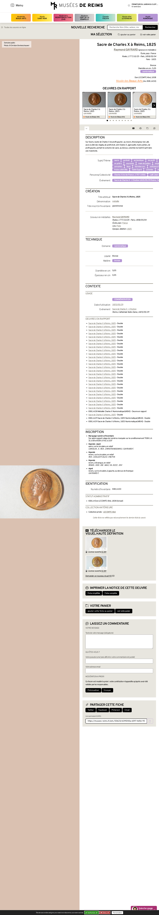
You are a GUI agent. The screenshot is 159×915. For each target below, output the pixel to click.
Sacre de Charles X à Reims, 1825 (92, 110)
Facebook (102, 710)
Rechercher (150, 27)
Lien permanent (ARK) (93, 716)
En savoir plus (136, 7)
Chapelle (105, 18)
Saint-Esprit (137, 170)
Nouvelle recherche (88, 28)
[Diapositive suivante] (154, 105)
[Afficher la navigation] (12, 5)
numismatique (148, 71)
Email (127, 710)
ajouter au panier (128, 34)
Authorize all (92, 913)
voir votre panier (149, 34)
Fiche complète (111, 593)
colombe (149, 170)
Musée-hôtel (127, 18)
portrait (126, 160)
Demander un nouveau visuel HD (98, 576)
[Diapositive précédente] (84, 105)
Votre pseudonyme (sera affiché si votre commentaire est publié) (110, 657)
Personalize (117, 913)
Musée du (84, 18)
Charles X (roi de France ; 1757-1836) (129, 175)
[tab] (107, 120)
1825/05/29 (117, 304)
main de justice (144, 163)
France (125, 223)
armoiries (118, 166)
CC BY (103, 552)
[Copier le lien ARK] (150, 721)
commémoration (122, 299)
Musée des (21, 18)
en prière (118, 163)
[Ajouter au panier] (104, 93)
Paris (119, 226)
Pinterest (116, 710)
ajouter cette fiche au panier (100, 611)
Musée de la (63, 18)
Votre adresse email (92, 667)
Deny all (105, 913)
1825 (129, 229)
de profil (151, 160)
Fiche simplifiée (94, 593)
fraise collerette (120, 170)
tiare (128, 166)
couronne (130, 163)
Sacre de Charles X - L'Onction (124, 309)
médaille (115, 201)
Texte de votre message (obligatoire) (99, 633)
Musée (42, 18)
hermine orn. (140, 166)
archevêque (139, 160)
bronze (117, 260)
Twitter (91, 710)
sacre (116, 160)
